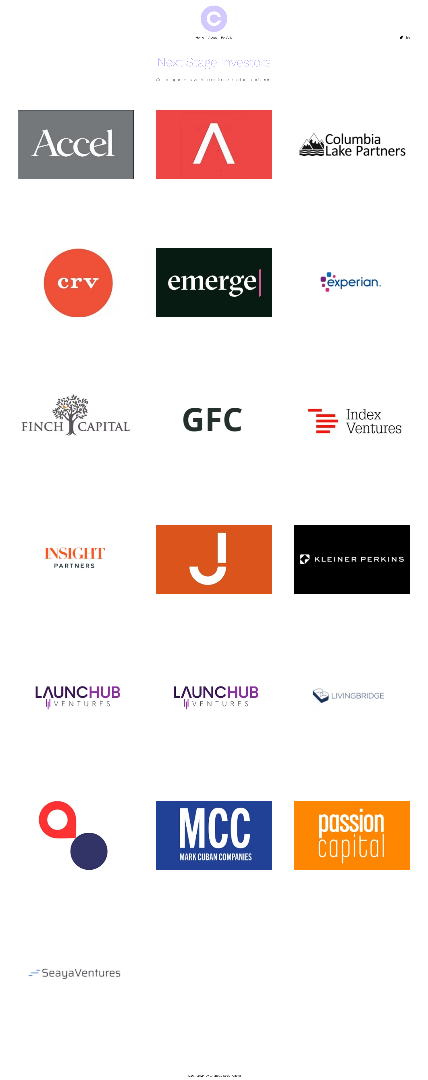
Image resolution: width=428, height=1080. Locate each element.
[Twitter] (401, 37)
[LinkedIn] (408, 37)
